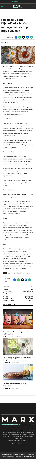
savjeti (23, 273)
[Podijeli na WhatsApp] (19, 37)
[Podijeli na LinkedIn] (27, 37)
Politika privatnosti (13, 454)
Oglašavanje (31, 454)
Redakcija (6, 42)
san (19, 273)
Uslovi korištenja (23, 454)
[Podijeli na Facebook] (16, 37)
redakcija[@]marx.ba (24, 440)
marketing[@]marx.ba (18, 443)
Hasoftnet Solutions (29, 456)
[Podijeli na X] (23, 37)
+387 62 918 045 (12, 440)
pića (15, 273)
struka (28, 273)
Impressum (5, 454)
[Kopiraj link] (31, 37)
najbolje (10, 273)
